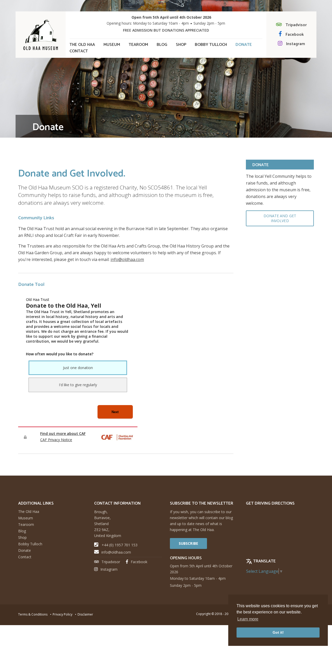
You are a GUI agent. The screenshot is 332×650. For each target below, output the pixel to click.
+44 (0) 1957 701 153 (119, 544)
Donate (244, 44)
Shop (181, 44)
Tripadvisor (296, 25)
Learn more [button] (247, 619)
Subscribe (188, 543)
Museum (111, 44)
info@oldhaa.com (127, 259)
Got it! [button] (278, 632)
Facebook (295, 34)
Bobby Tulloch (211, 44)
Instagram (295, 43)
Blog (162, 44)
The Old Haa (82, 44)
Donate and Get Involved (280, 218)
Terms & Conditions (32, 614)
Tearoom (138, 44)
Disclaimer (85, 614)
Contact (79, 51)
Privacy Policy (62, 614)
